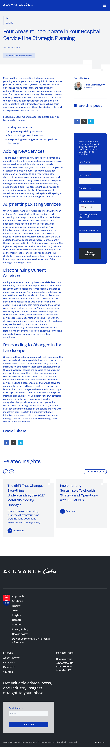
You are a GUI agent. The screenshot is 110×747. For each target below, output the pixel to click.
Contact (17, 624)
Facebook (9, 667)
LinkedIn (8, 653)
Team (15, 610)
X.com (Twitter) (11, 657)
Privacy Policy (20, 629)
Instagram (9, 662)
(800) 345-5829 (65, 653)
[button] (104, 5)
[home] (18, 5)
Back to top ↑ (100, 742)
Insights (9, 23)
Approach (18, 596)
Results (16, 606)
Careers (16, 620)
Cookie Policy (20, 634)
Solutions (17, 601)
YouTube (8, 672)
